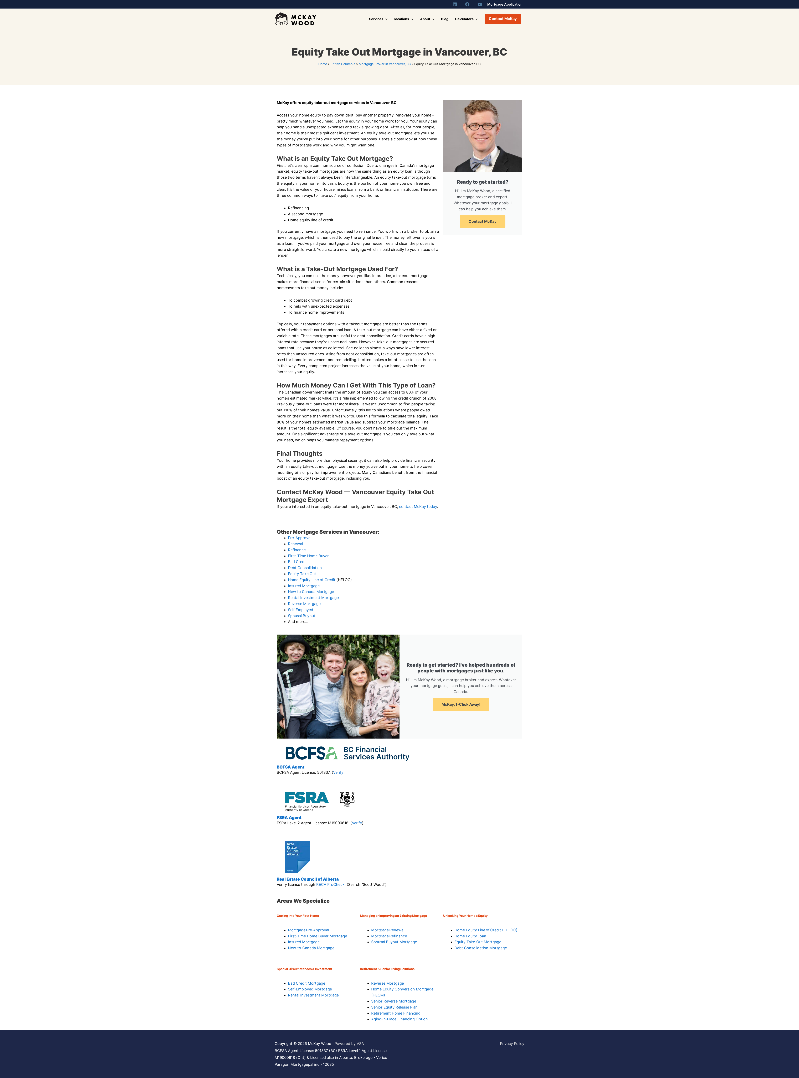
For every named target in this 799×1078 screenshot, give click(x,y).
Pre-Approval (299, 538)
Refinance (297, 550)
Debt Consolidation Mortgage (480, 948)
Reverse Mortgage (304, 604)
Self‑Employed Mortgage (310, 989)
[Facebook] (467, 4)
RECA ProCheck (330, 884)
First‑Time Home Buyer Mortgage (317, 936)
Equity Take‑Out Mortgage (477, 942)
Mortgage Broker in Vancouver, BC (385, 64)
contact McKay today (418, 506)
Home (322, 64)
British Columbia (342, 64)
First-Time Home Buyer (308, 556)
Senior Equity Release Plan (394, 1007)
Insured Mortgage (304, 586)
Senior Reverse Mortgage (393, 1001)
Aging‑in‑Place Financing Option (399, 1019)
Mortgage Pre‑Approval (308, 930)
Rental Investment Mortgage (313, 597)
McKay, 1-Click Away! (461, 704)
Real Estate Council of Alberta (308, 879)
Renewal (295, 544)
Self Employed (300, 610)
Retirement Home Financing (396, 1013)
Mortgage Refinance (389, 936)
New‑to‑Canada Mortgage (311, 948)
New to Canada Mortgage (311, 591)
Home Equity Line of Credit (311, 580)
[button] (503, 19)
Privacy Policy (512, 1043)
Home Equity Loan (470, 936)
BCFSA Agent (290, 767)
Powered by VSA (349, 1043)
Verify (338, 772)
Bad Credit (297, 561)
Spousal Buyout (301, 616)
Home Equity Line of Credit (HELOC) (485, 930)
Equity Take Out (302, 574)
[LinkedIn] (455, 4)
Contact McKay (483, 221)
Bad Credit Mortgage (306, 983)
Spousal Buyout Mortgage (394, 942)
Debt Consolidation (305, 568)
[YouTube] (480, 4)
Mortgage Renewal (387, 930)
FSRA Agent (289, 817)
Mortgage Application (504, 4)
